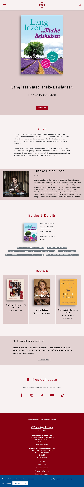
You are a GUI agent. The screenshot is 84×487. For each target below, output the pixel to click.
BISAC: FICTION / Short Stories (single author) (24, 255)
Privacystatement (42, 471)
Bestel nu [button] (42, 108)
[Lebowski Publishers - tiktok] (62, 395)
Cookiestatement (42, 474)
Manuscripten (42, 468)
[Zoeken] (80, 5)
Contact (42, 461)
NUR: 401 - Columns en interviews (30, 247)
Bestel (42, 240)
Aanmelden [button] (43, 360)
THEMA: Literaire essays (57, 247)
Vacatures (42, 465)
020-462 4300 (42, 444)
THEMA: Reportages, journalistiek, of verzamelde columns (31, 251)
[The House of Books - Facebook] (21, 395)
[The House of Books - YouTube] (52, 395)
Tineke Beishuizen (49, 171)
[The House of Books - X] (42, 395)
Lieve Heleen (42, 310)
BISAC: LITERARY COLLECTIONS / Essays (62, 255)
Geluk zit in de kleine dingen (68, 311)
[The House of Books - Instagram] (32, 395)
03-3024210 (42, 457)
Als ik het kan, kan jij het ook (16, 306)
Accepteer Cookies (20, 483)
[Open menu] (4, 5)
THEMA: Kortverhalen (67, 251)
